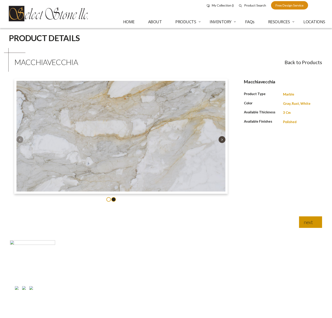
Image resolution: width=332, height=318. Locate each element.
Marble (288, 94)
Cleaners (282, 310)
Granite (281, 273)
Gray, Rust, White (297, 103)
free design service (290, 5)
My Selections (232, 264)
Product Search (255, 5)
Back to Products (303, 62)
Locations (176, 301)
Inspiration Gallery (235, 308)
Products (176, 282)
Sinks (279, 301)
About (174, 273)
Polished (290, 122)
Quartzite (282, 292)
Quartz (280, 283)
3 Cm (287, 112)
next (308, 222)
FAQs (173, 292)
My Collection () (223, 5)
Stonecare (229, 283)
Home (173, 265)
